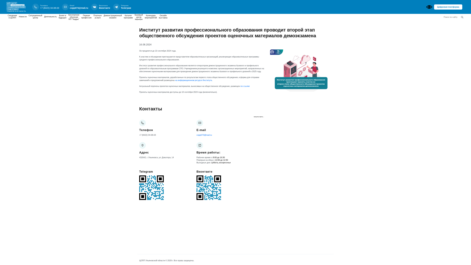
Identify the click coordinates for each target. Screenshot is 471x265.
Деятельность (50, 17)
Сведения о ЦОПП (12, 16)
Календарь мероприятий (151, 16)
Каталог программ (128, 16)
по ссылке (245, 86)
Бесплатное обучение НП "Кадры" (73, 17)
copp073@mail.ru (204, 135)
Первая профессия (86, 16)
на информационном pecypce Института (193, 80)
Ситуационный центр (35, 16)
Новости (23, 17)
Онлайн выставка (163, 16)
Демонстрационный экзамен (113, 16)
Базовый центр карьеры (139, 17)
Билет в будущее (62, 16)
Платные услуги (97, 16)
